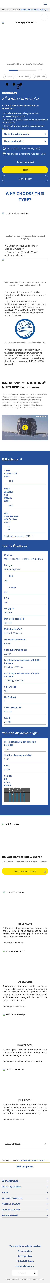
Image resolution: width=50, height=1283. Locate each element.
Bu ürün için (25, 162)
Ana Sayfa (6, 9)
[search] (39, 4)
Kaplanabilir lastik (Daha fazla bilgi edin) (26, 153)
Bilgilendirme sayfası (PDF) (17, 536)
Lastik (15, 9)
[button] (7, 84)
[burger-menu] (45, 4)
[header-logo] (12, 4)
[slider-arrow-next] (45, 70)
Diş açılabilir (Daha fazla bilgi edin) (23, 148)
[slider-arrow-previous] (5, 70)
